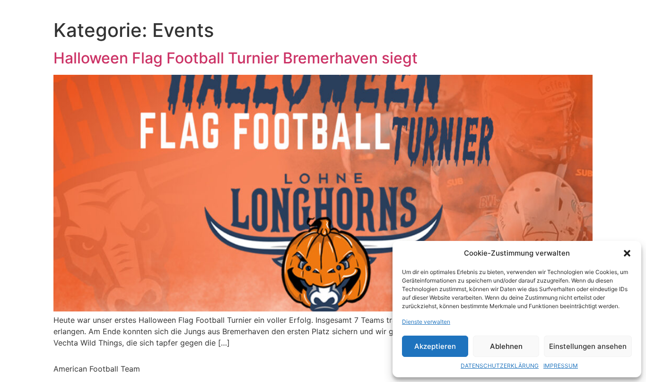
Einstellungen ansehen (588, 346)
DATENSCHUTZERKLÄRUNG (500, 365)
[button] (627, 253)
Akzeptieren (435, 346)
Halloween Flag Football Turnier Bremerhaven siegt (235, 58)
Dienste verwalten (426, 321)
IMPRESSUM (560, 365)
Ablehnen (506, 346)
